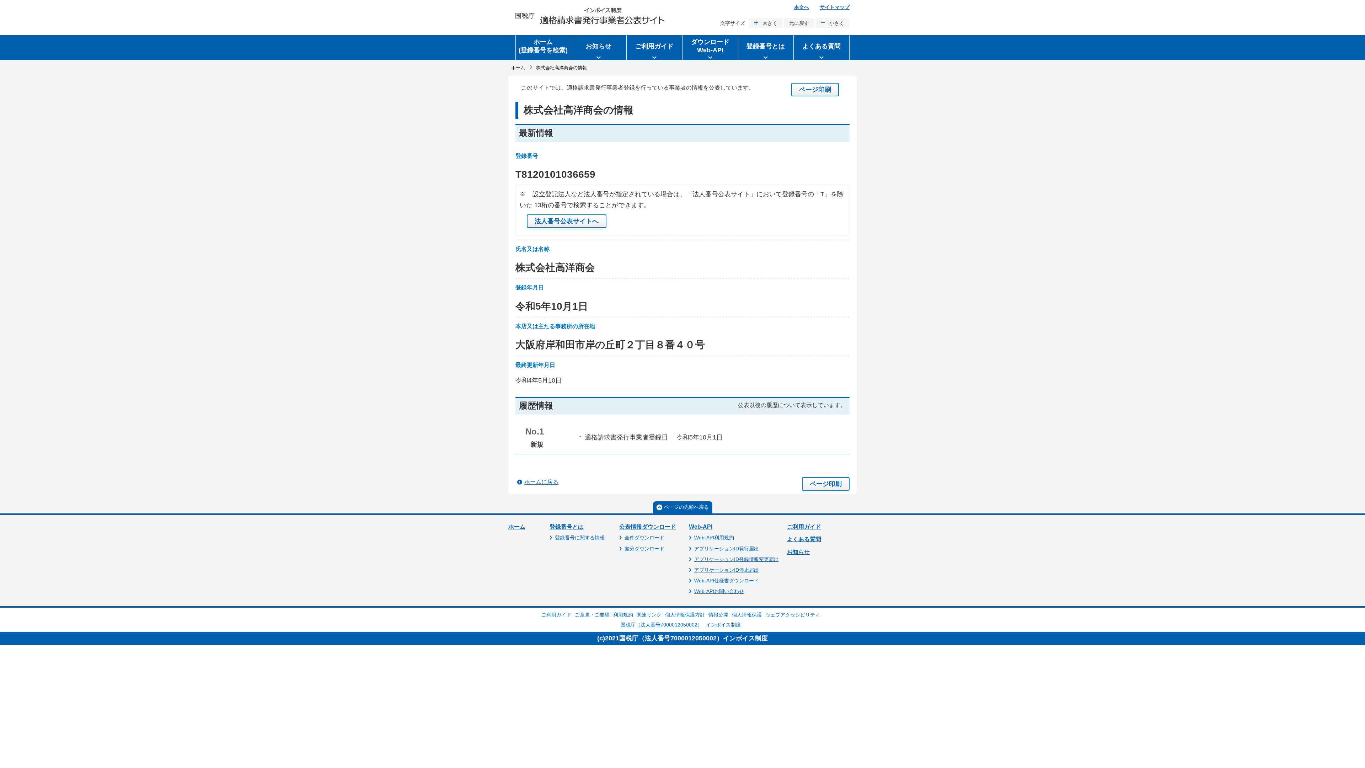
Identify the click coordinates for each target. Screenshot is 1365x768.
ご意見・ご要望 (592, 615)
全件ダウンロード (644, 537)
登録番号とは (567, 527)
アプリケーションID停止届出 (726, 570)
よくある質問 (804, 539)
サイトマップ (835, 7)
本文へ (801, 7)
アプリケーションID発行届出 (726, 548)
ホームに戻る (541, 482)
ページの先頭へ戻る (686, 507)
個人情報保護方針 (685, 615)
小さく (836, 23)
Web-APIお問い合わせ (719, 591)
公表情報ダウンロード (647, 527)
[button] (599, 47)
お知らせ (798, 552)
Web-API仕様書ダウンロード (726, 580)
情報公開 (718, 615)
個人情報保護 (747, 615)
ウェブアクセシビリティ (792, 615)
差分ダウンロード (644, 548)
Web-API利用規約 (714, 537)
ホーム (518, 67)
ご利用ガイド (804, 527)
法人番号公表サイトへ (567, 221)
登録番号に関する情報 (580, 537)
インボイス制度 (723, 625)
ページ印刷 (815, 89)
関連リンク (649, 615)
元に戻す (799, 23)
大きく (769, 23)
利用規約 (623, 615)
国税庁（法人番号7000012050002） (661, 625)
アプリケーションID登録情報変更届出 (736, 559)
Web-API (700, 527)
